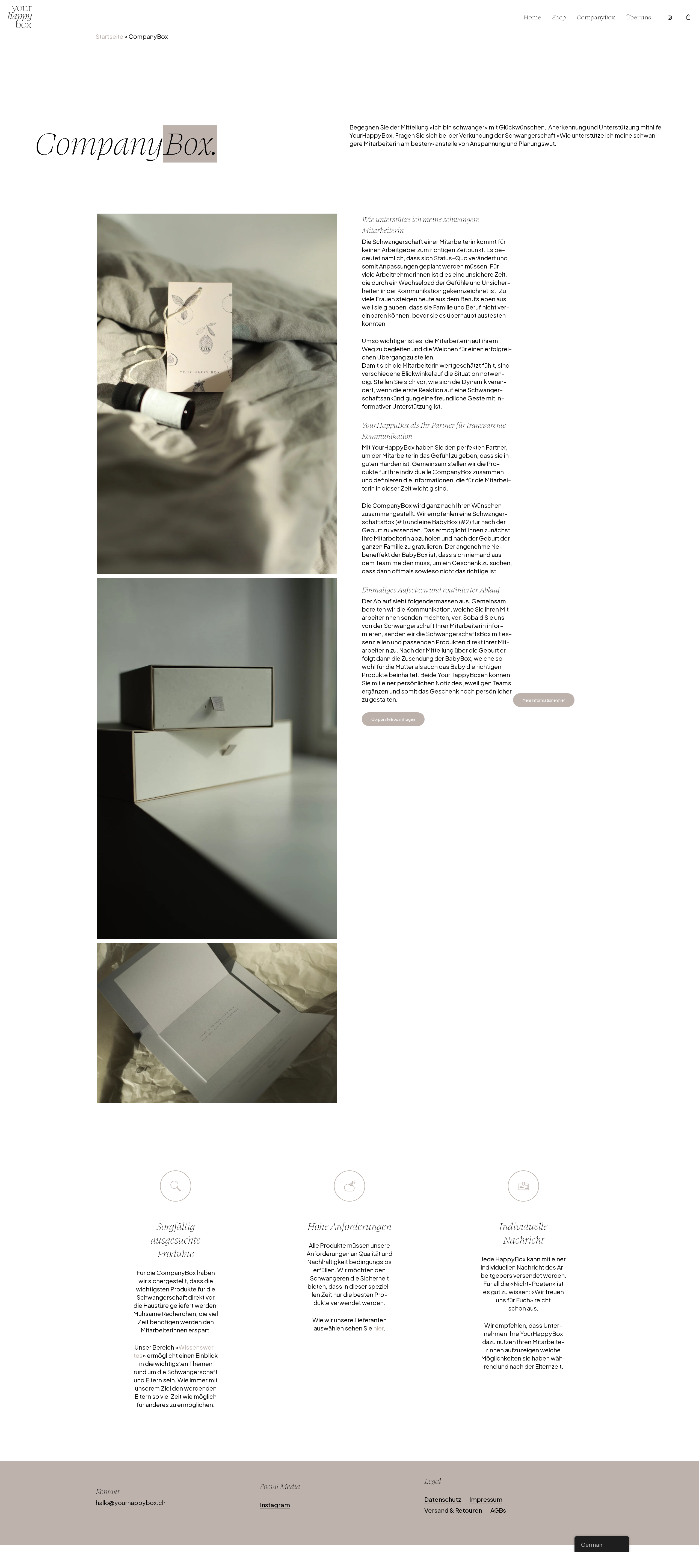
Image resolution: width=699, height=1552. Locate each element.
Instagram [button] (275, 1505)
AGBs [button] (498, 1510)
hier (378, 1328)
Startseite (109, 36)
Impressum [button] (485, 1499)
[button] (543, 700)
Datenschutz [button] (442, 1499)
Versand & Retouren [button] (453, 1510)
